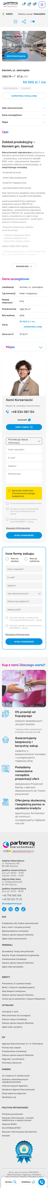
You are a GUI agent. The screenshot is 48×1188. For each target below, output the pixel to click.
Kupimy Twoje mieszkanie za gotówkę (20, 955)
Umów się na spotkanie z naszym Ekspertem (23, 998)
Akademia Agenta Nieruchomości (18, 1089)
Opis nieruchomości (12, 107)
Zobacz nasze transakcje (14, 1019)
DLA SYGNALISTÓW (11, 1127)
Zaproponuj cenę (33, 326)
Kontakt (6, 1135)
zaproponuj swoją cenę (24, 96)
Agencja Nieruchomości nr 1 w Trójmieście (22, 1043)
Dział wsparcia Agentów (14, 1093)
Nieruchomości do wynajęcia (16, 1015)
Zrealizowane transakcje (14, 959)
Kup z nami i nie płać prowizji (16, 927)
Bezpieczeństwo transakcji (15, 931)
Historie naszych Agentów (15, 1085)
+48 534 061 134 (22, 411)
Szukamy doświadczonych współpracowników (15, 1080)
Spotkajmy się (9, 1097)
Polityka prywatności (12, 1114)
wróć (9, 14)
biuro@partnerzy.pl (12, 903)
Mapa (5, 122)
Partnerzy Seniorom (12, 1062)
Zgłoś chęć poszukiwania (14, 938)
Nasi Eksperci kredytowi (14, 991)
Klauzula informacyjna (18, 528)
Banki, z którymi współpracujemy (18, 987)
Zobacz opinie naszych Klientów (18, 934)
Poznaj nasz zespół (11, 1047)
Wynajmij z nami (10, 1011)
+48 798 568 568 (11, 895)
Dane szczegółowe (12, 114)
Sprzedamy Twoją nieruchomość (18, 951)
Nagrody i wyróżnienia (13, 1059)
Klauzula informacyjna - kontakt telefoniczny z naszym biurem (18, 1119)
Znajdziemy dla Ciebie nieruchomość (20, 923)
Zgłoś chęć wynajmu (12, 1026)
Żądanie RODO (9, 1124)
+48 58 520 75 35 (12, 899)
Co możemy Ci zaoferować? (16, 1075)
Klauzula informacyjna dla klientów (19, 1131)
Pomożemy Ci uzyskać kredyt (16, 983)
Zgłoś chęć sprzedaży (12, 966)
